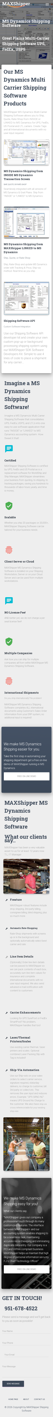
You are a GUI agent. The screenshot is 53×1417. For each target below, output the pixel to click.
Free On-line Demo (26, 776)
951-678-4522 (21, 1308)
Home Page (13, 1399)
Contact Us (39, 1399)
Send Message (13, 1384)
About (26, 1399)
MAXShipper (16, 3)
